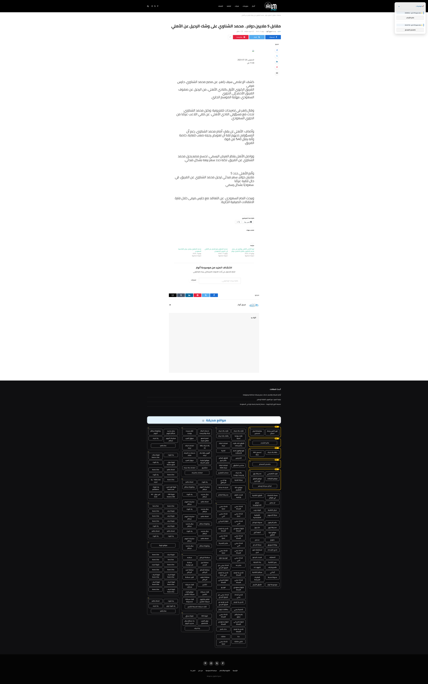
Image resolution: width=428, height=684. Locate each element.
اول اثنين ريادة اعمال (272, 432)
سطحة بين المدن (204, 563)
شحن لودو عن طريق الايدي (223, 603)
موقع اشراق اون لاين (257, 479)
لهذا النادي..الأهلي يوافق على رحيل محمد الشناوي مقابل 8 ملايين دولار (242, 250)
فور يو (223, 587)
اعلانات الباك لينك (223, 444)
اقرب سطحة (189, 577)
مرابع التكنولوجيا (257, 504)
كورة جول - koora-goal (171, 463)
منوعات (245, 6)
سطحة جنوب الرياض (204, 578)
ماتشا (223, 636)
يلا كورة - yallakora (155, 488)
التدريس (239, 458)
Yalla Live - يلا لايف (156, 480)
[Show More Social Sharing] (230, 37)
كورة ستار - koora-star (155, 456)
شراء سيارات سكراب (189, 585)
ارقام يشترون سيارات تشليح (205, 600)
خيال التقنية (272, 510)
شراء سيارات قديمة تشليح (197, 606)
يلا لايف (197, 628)
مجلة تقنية (239, 480)
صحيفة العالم (223, 494)
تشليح (204, 584)
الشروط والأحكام (225, 670)
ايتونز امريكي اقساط (223, 581)
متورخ (272, 539)
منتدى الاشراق (238, 465)
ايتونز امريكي (223, 521)
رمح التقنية (272, 562)
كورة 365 (204, 615)
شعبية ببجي (238, 609)
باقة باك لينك (272, 452)
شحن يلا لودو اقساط (223, 529)
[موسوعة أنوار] (271, 6)
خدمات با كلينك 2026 (189, 454)
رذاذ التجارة (257, 562)
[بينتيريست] (277, 67)
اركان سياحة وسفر (265, 486)
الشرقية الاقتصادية (257, 516)
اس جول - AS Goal (155, 495)
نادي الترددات (272, 549)
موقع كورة (163, 545)
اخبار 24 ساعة (223, 487)
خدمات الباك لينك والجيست (204, 432)
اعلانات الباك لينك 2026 (223, 466)
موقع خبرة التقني (272, 533)
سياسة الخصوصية (211, 670)
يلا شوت (205, 482)
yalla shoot (189, 482)
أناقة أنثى (257, 532)
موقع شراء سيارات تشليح (189, 593)
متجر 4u (238, 565)
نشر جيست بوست (189, 432)
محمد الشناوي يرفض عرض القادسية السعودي (189, 250)
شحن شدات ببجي (238, 595)
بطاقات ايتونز (223, 609)
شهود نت (257, 567)
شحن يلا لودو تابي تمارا (223, 573)
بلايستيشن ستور (239, 615)
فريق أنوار (269, 31)
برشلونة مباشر (189, 487)
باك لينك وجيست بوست (238, 474)
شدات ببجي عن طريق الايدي (223, 566)
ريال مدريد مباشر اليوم (171, 432)
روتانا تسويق (272, 544)
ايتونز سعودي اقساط (238, 529)
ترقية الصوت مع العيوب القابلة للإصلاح (269, 399)
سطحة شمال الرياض (204, 571)
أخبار (253, 6)
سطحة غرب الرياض (189, 571)
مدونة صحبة (272, 577)
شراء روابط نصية (238, 437)
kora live (156, 505)
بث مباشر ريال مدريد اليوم (189, 622)
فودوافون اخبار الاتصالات (238, 451)
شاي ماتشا (238, 641)
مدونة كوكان (257, 522)
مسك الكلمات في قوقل (272, 496)
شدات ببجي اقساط (238, 507)
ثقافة (229, 6)
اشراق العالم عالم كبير (223, 459)
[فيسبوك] (277, 50)
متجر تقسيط (223, 543)
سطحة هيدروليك (189, 563)
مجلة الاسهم (272, 515)
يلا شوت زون (170, 606)
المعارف (272, 557)
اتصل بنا (192, 670)
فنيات (237, 6)
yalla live (163, 445)
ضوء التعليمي (272, 473)
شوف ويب (257, 510)
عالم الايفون (272, 522)
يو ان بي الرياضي (223, 481)
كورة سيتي (189, 615)
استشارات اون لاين (257, 551)
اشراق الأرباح (257, 584)
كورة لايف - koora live (171, 575)
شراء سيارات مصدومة (189, 600)
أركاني (272, 572)
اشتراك (193, 280)
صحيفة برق (257, 473)
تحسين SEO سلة (257, 453)
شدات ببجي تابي (223, 515)
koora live (155, 469)
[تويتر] (277, 56)
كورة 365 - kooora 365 (171, 495)
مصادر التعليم (223, 472)
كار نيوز (257, 527)
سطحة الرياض (205, 557)
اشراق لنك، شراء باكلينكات (238, 444)
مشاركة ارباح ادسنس (257, 432)
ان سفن (272, 502)
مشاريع (205, 467)
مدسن (257, 539)
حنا (238, 636)
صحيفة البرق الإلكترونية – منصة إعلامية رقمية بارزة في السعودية (260, 404)
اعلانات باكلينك (197, 472)
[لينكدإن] (277, 61)
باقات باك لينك (223, 435)
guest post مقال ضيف (205, 439)
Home (279, 15)
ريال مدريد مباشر (205, 495)
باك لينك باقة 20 (205, 446)
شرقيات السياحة (257, 578)
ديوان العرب (189, 460)
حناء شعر (223, 629)
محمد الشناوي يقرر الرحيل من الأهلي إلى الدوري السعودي (216, 250)
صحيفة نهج (272, 527)
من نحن (200, 670)
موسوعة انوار (272, 584)
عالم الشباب (264, 442)
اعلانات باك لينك (189, 467)
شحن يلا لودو (238, 602)
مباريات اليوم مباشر (205, 488)
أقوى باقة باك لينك (205, 454)
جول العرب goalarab (204, 622)
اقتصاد (220, 6)
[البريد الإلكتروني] (277, 73)
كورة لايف (171, 511)
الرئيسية (235, 670)
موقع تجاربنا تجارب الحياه (204, 461)
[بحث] (148, 6)
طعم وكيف (272, 567)
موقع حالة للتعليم (238, 488)
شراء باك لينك (239, 430)
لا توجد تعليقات (248, 31)
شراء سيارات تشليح (204, 593)
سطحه (189, 557)
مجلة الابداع (257, 544)
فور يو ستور (223, 557)
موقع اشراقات (272, 478)
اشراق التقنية (257, 495)
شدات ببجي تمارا (223, 507)
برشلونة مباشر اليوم (155, 432)
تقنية (223, 450)
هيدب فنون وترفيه (238, 496)
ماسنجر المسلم (265, 464)
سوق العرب (189, 438)
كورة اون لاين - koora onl (170, 488)
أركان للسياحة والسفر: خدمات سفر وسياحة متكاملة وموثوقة (262, 394)
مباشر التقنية (257, 572)
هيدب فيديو (257, 557)
